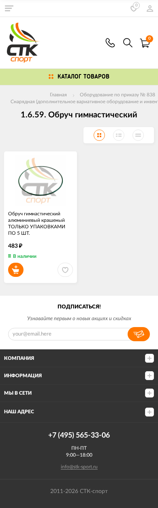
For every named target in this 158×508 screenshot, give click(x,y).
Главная (58, 94)
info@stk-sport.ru (79, 466)
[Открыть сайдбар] (9, 8)
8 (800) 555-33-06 (110, 42)
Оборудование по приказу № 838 (117, 94)
